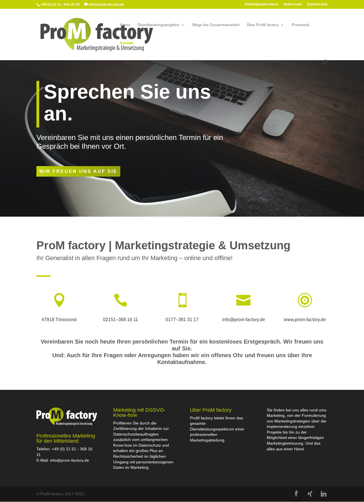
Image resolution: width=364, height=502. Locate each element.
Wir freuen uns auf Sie (78, 171)
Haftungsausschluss (261, 4)
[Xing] (310, 494)
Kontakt (126, 43)
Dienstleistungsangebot (158, 25)
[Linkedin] (323, 494)
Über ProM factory (263, 25)
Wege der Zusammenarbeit (215, 25)
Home (125, 25)
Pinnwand (300, 25)
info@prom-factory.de (69, 460)
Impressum (293, 4)
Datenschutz (317, 4)
